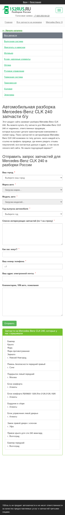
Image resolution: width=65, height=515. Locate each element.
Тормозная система (13, 76)
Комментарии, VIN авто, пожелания (20, 285)
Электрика (9, 94)
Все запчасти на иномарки (29, 22)
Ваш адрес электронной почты (18, 273)
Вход (25, 2)
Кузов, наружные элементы (17, 58)
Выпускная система (13, 41)
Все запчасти (10, 35)
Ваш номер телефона (13, 261)
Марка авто (8, 184)
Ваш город (8, 172)
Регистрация (35, 2)
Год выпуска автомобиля (15, 208)
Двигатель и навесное (14, 47)
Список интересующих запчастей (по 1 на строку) (27, 220)
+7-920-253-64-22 (42, 15)
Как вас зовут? (9, 249)
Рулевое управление (14, 70)
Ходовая (8, 88)
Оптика (7, 64)
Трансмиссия (10, 82)
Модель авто (8, 196)
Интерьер (8, 53)
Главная (8, 22)
